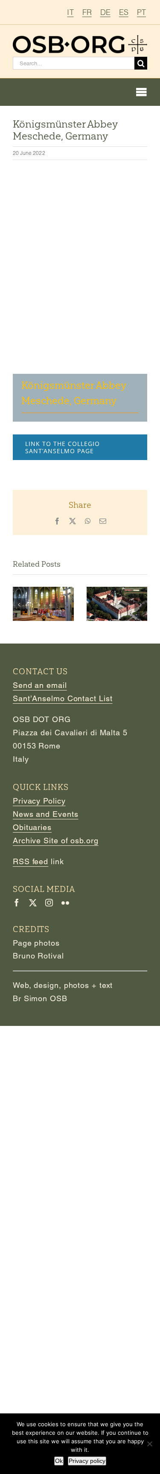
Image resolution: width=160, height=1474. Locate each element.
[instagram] (49, 902)
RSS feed (30, 861)
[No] (149, 1443)
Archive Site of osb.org (56, 840)
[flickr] (65, 902)
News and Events (46, 814)
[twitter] (33, 902)
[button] (19, 604)
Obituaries (32, 827)
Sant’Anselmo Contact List (63, 698)
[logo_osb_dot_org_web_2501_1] (80, 39)
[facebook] (16, 902)
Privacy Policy (39, 800)
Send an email (40, 685)
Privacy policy (87, 1460)
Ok (59, 1460)
